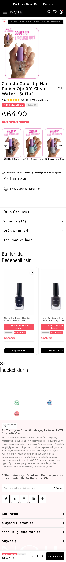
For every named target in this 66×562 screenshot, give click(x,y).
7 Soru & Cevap (40, 100)
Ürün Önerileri (15, 231)
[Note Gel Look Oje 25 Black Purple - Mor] (19, 292)
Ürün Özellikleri (16, 212)
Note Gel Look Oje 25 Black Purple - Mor (17, 319)
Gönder (58, 488)
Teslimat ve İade (18, 240)
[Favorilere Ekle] (60, 89)
